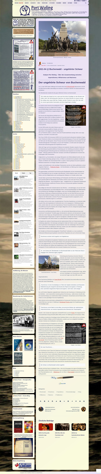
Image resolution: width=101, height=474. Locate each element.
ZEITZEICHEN (52, 2)
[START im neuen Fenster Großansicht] (23, 447)
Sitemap (42, 0)
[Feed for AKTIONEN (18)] (21, 96)
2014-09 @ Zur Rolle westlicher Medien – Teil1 (25, 99)
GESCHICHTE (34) (18, 122)
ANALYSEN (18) (18, 98)
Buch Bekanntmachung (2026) (25, 220)
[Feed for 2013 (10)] (19, 167)
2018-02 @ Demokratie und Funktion (23, 109)
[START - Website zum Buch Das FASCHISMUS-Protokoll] (18, 358)
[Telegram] (85, 0)
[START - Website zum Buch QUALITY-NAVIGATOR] (28, 345)
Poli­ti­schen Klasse (54, 167)
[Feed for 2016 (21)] (19, 163)
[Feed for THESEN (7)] (20, 127)
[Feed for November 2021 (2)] (24, 144)
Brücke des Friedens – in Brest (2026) (24, 210)
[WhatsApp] (80, 401)
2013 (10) (17, 167)
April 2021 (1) (19, 152)
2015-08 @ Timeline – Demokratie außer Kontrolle (26, 100)
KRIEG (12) (17, 125)
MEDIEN (64, 2)
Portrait (16, 374)
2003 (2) (17, 168)
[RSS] (74, 0)
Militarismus (42, 394)
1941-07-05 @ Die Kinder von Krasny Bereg (26, 188)
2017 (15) (17, 162)
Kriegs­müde (24, 436)
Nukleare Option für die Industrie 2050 (20, 383)
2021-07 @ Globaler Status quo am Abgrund (25, 115)
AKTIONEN (70, 2)
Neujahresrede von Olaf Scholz (19, 390)
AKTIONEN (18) (18, 96)
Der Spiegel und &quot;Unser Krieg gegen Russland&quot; (20, 404)
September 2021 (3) (20, 146)
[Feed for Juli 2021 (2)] (21, 149)
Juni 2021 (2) (19, 150)
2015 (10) (17, 165)
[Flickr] (81, 0)
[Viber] (76, 401)
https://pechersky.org (27, 312)
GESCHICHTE (33, 2)
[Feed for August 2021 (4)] (23, 147)
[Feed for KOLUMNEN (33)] (21, 123)
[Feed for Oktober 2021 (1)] (23, 145)
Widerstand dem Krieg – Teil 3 (24, 243)
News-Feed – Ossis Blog (22, 395)
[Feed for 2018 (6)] (19, 161)
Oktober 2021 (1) (20, 145)
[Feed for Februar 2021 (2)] (23, 156)
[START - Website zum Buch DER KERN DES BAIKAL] (18, 345)
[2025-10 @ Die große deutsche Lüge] (46, 427)
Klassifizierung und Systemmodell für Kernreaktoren (22, 389)
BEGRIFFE (27, 2)
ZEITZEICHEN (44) (18, 130)
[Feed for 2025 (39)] (19, 137)
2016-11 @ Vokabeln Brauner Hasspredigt (24, 105)
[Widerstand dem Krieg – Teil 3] (16, 245)
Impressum (26, 0)
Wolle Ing (46, 0)
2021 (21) (17, 142)
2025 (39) (17, 137)
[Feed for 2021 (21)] (19, 142)
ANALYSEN (21, 2)
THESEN (75, 2)
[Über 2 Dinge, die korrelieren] (16, 234)
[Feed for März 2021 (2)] (22, 155)
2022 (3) (17, 141)
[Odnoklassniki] (68, 401)
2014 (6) (17, 166)
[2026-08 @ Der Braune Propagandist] (16, 178)
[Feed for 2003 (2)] (19, 168)
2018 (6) (17, 161)
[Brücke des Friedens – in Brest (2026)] (16, 211)
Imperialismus (60, 391)
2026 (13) (17, 136)
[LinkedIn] (84, 0)
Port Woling (42, 7)
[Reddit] (56, 401)
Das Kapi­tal (71, 372)
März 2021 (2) (19, 155)
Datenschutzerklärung (19, 0)
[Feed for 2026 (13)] (19, 136)
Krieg (79, 391)
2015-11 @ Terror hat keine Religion (23, 101)
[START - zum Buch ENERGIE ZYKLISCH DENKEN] (28, 427)
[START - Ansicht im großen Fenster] (23, 31)
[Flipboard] (84, 401)
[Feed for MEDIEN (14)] (20, 126)
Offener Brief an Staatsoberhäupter (26, 255)
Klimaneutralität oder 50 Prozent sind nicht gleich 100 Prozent (23, 392)
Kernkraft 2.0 (15, 387)
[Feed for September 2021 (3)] (24, 146)
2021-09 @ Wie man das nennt (22, 116)
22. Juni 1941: (15, 402)
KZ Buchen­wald (70, 86)
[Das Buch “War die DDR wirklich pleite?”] (16, 200)
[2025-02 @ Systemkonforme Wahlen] (79, 427)
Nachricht (38, 0)
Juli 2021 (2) (19, 149)
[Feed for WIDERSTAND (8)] (22, 128)
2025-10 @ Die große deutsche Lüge (23, 120)
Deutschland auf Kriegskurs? (18, 405)
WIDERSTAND (44, 2)
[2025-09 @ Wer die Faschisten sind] (62, 427)
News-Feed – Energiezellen (22, 379)
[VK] (76, 0)
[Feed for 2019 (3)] (19, 160)
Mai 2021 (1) (19, 151)
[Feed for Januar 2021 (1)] (22, 157)
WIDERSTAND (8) (18, 128)
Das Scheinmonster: (16, 400)
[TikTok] (80, 0)
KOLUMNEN (58, 2)
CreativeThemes (39, 472)
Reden (73, 312)
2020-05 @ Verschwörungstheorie (23, 110)
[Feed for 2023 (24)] (19, 140)
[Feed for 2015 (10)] (19, 165)
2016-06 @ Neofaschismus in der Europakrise (25, 104)
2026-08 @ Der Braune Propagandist (23, 177)
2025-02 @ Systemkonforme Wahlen (23, 117)
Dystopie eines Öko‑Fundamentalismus (20, 385)
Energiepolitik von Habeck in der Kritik (20, 388)
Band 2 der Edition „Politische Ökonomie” (20, 398)
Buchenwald (43, 391)
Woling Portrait (32, 0)
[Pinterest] (48, 401)
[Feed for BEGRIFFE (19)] (20, 121)
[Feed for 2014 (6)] (19, 166)
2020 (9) (17, 158)
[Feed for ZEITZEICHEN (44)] (22, 130)
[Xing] (83, 0)
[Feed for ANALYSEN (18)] (21, 98)
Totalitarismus (58, 394)
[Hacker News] (60, 401)
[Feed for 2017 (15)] (19, 162)
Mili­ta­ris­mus (56, 372)
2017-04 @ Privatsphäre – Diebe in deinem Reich (26, 106)
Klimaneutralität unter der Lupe (19, 386)
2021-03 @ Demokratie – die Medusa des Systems (26, 112)
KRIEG (39, 2)
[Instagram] (78, 0)
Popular (23, 173)
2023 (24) (17, 140)
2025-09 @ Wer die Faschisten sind (23, 119)
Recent (16, 173)
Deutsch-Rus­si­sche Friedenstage (19, 414)
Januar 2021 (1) (19, 157)
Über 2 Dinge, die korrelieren (24, 232)
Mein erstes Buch (16, 399)
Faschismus (51, 391)
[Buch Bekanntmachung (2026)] (16, 222)
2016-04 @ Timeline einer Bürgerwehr (24, 102)
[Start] (39, 65)
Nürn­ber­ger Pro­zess (65, 302)
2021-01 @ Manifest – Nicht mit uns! (23, 111)
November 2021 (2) (20, 144)
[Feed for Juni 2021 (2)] (21, 150)
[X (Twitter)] (45, 401)
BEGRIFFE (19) (17, 121)
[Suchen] (85, 3)
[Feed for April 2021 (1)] (22, 152)
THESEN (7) (17, 127)
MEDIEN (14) (17, 126)
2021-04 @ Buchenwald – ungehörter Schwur (25, 114)
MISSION (16, 2)
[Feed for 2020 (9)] (19, 158)
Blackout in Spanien (16, 384)
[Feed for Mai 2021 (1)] (21, 151)
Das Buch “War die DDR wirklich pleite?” (25, 199)
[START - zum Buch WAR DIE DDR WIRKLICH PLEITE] (18, 427)
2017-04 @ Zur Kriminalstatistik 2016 (24, 107)
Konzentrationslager (70, 391)
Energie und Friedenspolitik (18, 382)
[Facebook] (77, 0)
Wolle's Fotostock (52, 0)
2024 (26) (17, 139)
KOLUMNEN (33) (18, 123)
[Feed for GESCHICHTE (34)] (22, 122)
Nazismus (50, 394)
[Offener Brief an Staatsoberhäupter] (16, 256)
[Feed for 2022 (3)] (19, 141)
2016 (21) (17, 163)
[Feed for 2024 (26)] (19, 139)
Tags (30, 173)
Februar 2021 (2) (20, 156)
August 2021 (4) (20, 147)
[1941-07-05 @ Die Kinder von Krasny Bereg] (16, 189)
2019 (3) (17, 160)
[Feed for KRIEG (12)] (19, 125)
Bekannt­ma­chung (16, 67)
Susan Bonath (57, 279)
